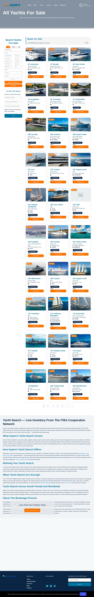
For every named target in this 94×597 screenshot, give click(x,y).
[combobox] (13, 50)
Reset (14, 85)
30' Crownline (55, 99)
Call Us (85, 4)
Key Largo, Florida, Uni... (57, 68)
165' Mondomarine (80, 386)
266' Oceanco (55, 134)
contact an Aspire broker (21, 459)
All (8, 47)
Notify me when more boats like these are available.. (13, 110)
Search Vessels (14, 82)
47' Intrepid (54, 64)
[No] (92, 594)
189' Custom (55, 278)
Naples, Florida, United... (35, 389)
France (31, 210)
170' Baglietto (33, 386)
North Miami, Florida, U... (58, 103)
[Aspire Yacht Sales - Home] (12, 5)
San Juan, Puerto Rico (79, 208)
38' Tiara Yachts (79, 64)
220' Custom (55, 169)
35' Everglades (33, 99)
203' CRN (76, 205)
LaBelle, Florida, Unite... (35, 103)
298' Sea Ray (33, 134)
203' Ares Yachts (56, 205)
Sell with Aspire (31, 581)
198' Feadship (33, 242)
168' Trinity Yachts (57, 386)
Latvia (30, 354)
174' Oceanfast (33, 314)
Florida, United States (79, 173)
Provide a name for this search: (13, 94)
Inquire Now (36, 76)
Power (13, 47)
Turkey (53, 208)
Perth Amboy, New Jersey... (58, 173)
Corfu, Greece (32, 173)
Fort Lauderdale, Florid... (35, 68)
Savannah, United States (80, 317)
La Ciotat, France (78, 354)
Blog (55, 5)
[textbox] (11, 49)
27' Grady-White (79, 99)
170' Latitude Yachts (57, 351)
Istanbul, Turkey (55, 389)
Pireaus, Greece (33, 317)
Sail (19, 47)
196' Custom (55, 242)
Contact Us (63, 5)
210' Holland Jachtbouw (32, 206)
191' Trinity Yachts (80, 242)
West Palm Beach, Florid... (35, 247)
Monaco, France (78, 389)
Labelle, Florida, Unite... (79, 103)
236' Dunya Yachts (80, 134)
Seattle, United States (79, 245)
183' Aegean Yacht (80, 278)
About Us (29, 583)
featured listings (45, 482)
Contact (29, 588)
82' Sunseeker (33, 64)
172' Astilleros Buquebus (55, 315)
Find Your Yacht (68, 482)
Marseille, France (56, 138)
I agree (83, 594)
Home (29, 5)
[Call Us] (81, 5)
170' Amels (77, 351)
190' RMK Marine (34, 278)
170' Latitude (32, 351)
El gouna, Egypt (55, 245)
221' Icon (31, 169)
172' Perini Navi (78, 314)
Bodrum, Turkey (78, 282)
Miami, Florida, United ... (35, 138)
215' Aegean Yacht (80, 169)
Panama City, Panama (57, 282)
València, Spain (55, 319)
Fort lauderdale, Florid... (35, 282)
